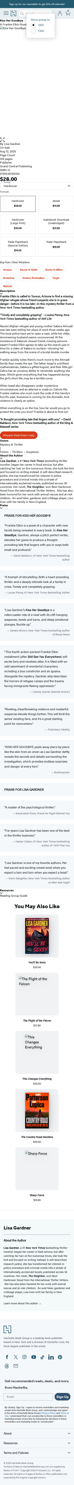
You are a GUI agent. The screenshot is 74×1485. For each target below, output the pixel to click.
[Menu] (6, 13)
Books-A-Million (54, 269)
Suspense (32, 452)
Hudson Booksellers (33, 278)
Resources (7, 890)
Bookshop (8, 278)
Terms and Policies (16, 1452)
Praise (4, 505)
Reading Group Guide (13, 895)
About (7, 1433)
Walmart (7, 286)
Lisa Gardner (12, 144)
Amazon (7, 269)
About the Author (11, 455)
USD (41, 25)
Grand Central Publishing (16, 166)
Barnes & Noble (28, 269)
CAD (41, 31)
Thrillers (17, 452)
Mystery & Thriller (11, 444)
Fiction (4, 452)
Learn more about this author (21, 1303)
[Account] (60, 13)
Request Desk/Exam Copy (18, 435)
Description (7, 291)
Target (55, 278)
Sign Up (62, 1397)
